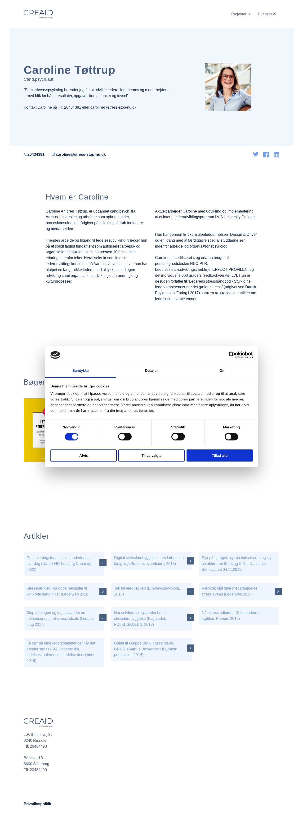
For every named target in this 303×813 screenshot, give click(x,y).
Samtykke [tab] (80, 371)
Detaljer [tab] (151, 371)
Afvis (83, 455)
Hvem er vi (267, 14)
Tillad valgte (151, 455)
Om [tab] (222, 371)
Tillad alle (219, 455)
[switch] (125, 436)
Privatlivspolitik (37, 804)
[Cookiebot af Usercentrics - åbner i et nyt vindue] (232, 355)
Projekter (239, 14)
